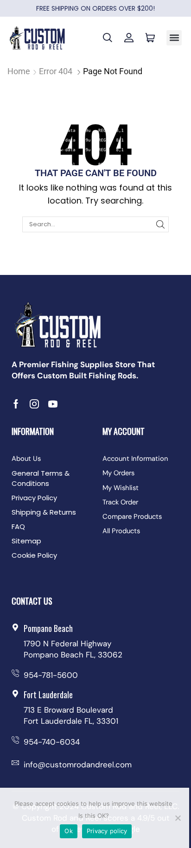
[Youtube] (52, 403)
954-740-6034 (52, 742)
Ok (68, 831)
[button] (174, 37)
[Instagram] (34, 403)
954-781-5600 (51, 675)
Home (18, 71)
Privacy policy (107, 831)
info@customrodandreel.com (78, 764)
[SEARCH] (160, 224)
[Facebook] (16, 403)
